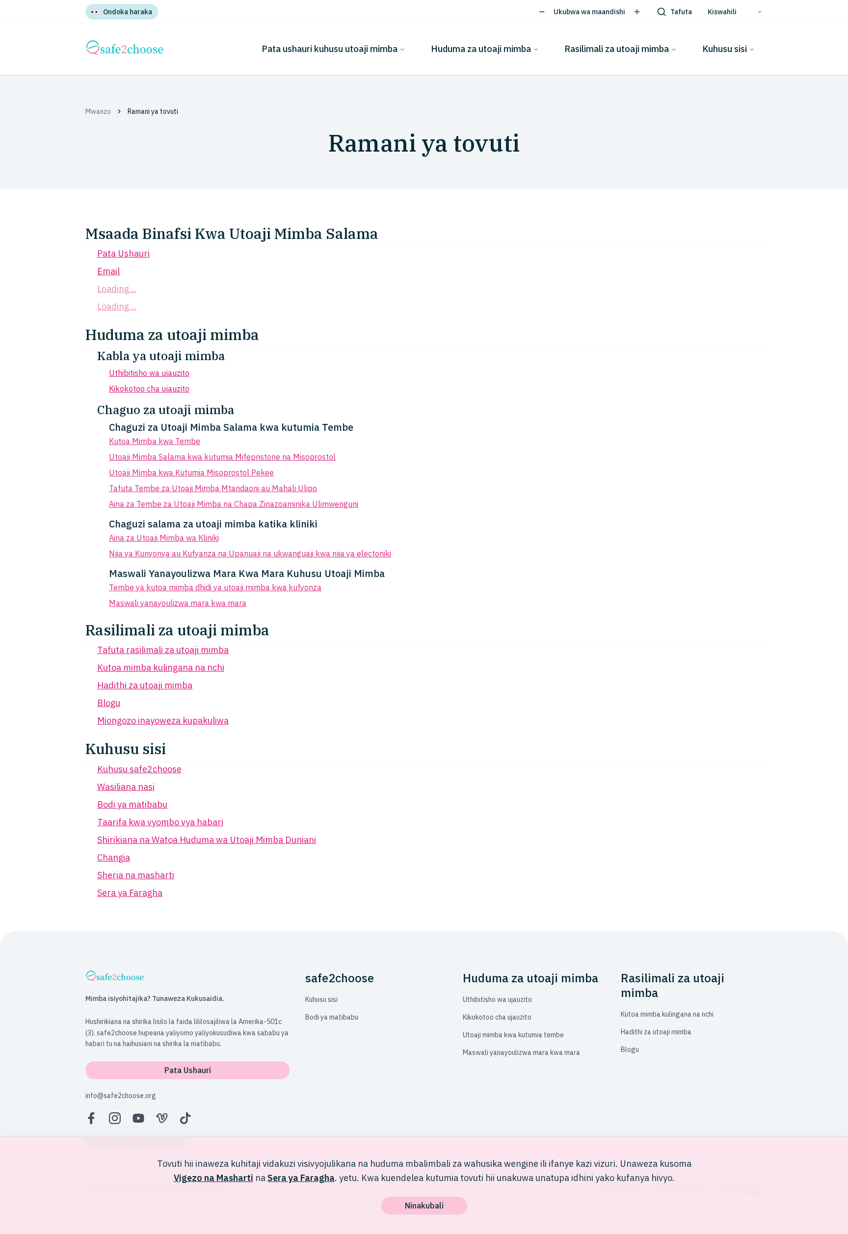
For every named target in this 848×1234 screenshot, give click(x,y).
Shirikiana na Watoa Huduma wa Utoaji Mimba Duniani (206, 839)
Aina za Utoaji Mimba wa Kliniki (164, 538)
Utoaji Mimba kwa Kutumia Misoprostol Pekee (191, 472)
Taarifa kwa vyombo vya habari (160, 822)
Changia (113, 857)
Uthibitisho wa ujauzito (149, 373)
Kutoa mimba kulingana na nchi (160, 667)
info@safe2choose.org (120, 1095)
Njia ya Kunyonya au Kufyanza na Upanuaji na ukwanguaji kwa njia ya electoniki (250, 553)
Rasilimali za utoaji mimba (616, 48)
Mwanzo (98, 111)
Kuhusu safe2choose (139, 769)
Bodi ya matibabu (132, 804)
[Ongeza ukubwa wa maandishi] (637, 12)
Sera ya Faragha (129, 892)
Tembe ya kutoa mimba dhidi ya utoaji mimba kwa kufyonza (215, 587)
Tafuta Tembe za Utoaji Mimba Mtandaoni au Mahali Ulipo (213, 488)
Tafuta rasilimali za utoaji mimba (163, 650)
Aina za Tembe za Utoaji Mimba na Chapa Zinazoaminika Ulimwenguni (233, 504)
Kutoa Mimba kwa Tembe (154, 441)
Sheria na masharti (135, 875)
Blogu (108, 703)
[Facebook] (91, 1118)
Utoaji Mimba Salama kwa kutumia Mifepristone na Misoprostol (222, 457)
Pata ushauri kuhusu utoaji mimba (330, 48)
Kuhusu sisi (724, 48)
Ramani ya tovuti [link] (153, 111)
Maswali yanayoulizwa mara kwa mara (177, 603)
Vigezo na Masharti (213, 1177)
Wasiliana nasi (126, 786)
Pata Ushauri (123, 253)
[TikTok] (185, 1118)
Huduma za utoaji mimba (481, 48)
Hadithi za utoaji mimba (144, 685)
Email (108, 271)
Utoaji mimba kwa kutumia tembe (513, 1034)
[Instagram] (115, 1118)
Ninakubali (424, 1205)
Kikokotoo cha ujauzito (149, 389)
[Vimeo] (162, 1118)
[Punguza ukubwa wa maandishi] (542, 12)
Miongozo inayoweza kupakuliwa (163, 720)
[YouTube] (138, 1118)
